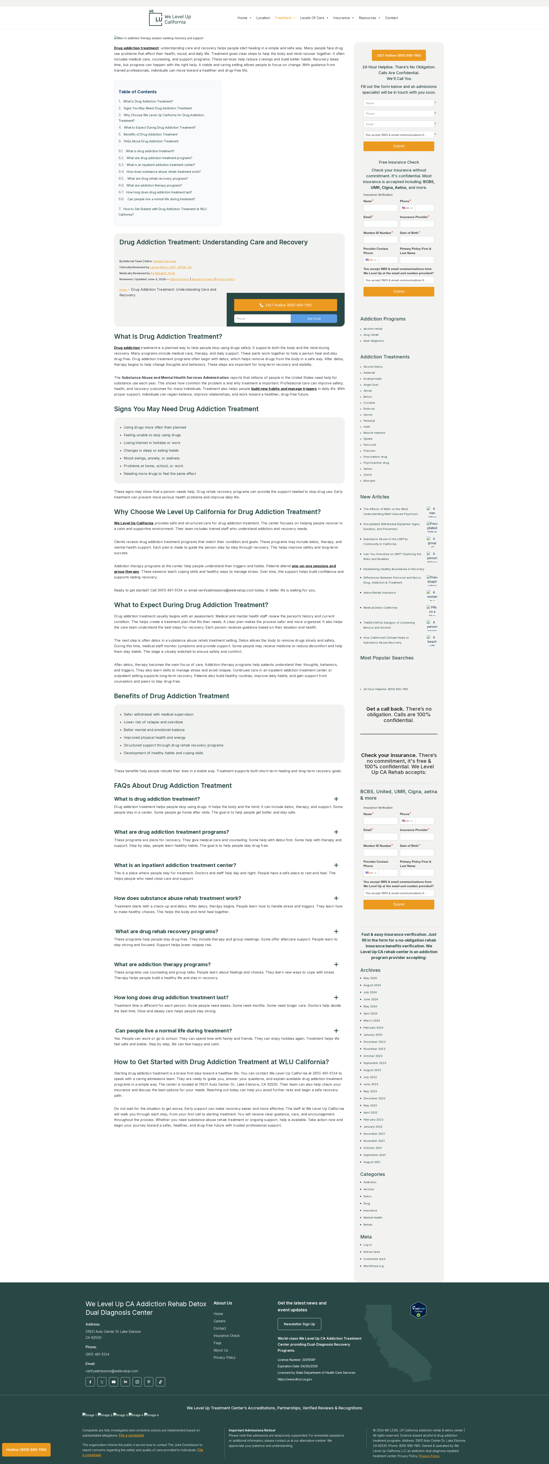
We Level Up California (134, 523)
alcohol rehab (373, 328)
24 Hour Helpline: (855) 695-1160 (385, 689)
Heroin (368, 414)
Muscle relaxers (374, 432)
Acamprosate (372, 378)
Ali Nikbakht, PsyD (163, 273)
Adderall (369, 372)
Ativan (367, 390)
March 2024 (371, 1020)
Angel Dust (370, 384)
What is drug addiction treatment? (150, 151)
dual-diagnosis (373, 340)
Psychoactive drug (376, 462)
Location (263, 18)
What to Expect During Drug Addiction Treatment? (160, 127)
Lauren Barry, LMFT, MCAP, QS (171, 267)
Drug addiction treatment (136, 48)
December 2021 (374, 1133)
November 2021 (374, 1140)
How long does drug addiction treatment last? (159, 192)
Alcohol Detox (373, 366)
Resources (367, 18)
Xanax (367, 468)
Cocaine (369, 402)
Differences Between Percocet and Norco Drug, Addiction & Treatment (392, 580)
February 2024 (373, 1027)
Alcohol (368, 1189)
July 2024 (370, 992)
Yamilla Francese (164, 261)
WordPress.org (373, 1266)
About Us (221, 1350)
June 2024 (370, 999)
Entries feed (371, 1251)
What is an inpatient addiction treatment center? (161, 165)
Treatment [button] (282, 18)
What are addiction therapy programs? (154, 185)
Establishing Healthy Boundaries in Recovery (393, 569)
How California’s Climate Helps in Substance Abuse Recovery (386, 640)
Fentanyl (369, 420)
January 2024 (373, 1034)
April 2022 (370, 1112)
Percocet (369, 444)
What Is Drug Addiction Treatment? (148, 101)
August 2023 (372, 1070)
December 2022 (374, 1098)
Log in (367, 1244)
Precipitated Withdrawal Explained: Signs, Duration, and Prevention (391, 526)
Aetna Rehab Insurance (379, 592)
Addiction (369, 1182)
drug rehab (371, 334)
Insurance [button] (341, 18)
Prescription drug (375, 456)
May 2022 (370, 1105)
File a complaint (131, 1435)
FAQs (217, 1343)
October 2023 (373, 1056)
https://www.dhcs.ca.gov (295, 1379)
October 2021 (372, 1148)
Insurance (370, 1210)
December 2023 (374, 1041)
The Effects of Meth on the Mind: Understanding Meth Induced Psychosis (390, 511)
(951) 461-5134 (97, 1354)
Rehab (367, 1224)
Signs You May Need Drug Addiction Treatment (158, 108)
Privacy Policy (225, 279)
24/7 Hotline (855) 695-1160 (288, 305)
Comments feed (374, 1259)
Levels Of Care (312, 18)
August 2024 (372, 985)
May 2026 (370, 978)
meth (366, 426)
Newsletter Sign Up (299, 1324)
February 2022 (373, 1119)
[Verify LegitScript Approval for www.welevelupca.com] (418, 1310)
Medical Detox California (380, 607)
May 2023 (370, 1091)
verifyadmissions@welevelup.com (112, 1371)
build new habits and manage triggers (284, 389)
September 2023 (374, 1063)
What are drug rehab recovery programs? (157, 178)
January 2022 (373, 1126)
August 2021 (371, 1162)
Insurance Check (227, 1335)
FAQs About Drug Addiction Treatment (151, 141)
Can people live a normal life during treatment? (161, 199)
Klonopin (369, 480)
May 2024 (370, 1006)
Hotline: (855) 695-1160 (26, 1449)
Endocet (369, 408)
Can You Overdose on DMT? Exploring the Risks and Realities (392, 556)
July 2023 (370, 1077)
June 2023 (370, 1084)
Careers (220, 1321)
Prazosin (369, 450)
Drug (366, 1203)
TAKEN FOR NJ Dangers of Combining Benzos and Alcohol (389, 625)
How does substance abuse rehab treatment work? (164, 171)
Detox (367, 1196)
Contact (391, 18)
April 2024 (370, 1013)
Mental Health (372, 1217)
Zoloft (367, 474)
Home (242, 18)
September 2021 (374, 1155)
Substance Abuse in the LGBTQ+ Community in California (386, 541)
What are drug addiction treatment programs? (159, 158)
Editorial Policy (179, 279)
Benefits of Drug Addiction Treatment (151, 134)
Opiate (368, 438)
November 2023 (374, 1048)
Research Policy (203, 279)
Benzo (367, 396)
